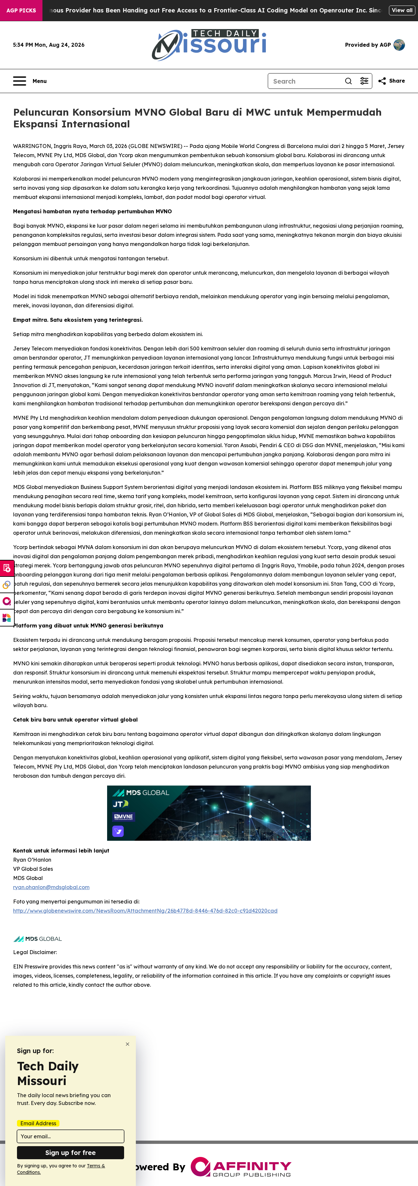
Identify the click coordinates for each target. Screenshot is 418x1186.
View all (402, 10)
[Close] (127, 1044)
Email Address (38, 1123)
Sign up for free (70, 1152)
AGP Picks (21, 10)
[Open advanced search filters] (364, 81)
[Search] (348, 81)
